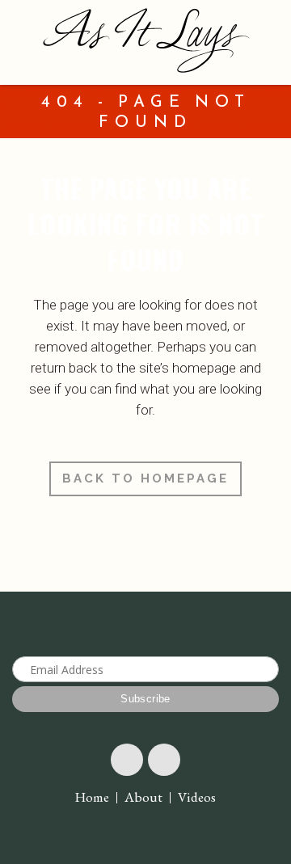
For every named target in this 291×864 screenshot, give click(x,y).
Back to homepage (145, 478)
